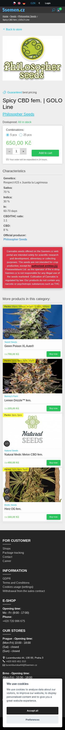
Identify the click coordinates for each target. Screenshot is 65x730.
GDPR (7, 578)
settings (27, 586)
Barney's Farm (11, 396)
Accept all (32, 710)
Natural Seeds (11, 450)
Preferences (32, 719)
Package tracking (13, 552)
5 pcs (13, 134)
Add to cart (45, 152)
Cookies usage (12, 586)
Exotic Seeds (11, 505)
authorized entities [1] (45, 265)
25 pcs (27, 134)
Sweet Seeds (11, 342)
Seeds (13, 16)
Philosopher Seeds (27, 16)
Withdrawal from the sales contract (24, 591)
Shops (7, 548)
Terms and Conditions (16, 582)
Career (7, 561)
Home (5, 16)
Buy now (53, 354)
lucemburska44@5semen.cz (21, 665)
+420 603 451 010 (16, 661)
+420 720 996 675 (14, 621)
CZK (33, 3)
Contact (7, 556)
